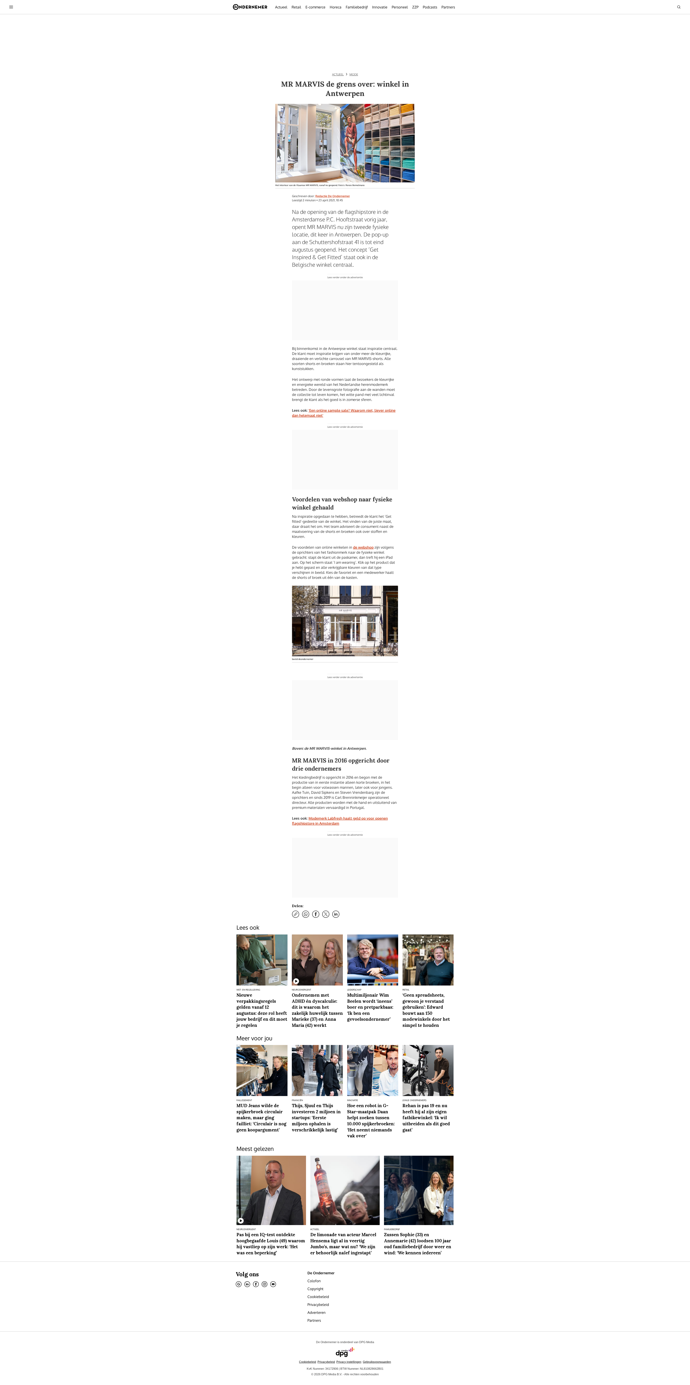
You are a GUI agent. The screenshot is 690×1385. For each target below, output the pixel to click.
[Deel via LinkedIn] (335, 914)
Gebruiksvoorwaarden (377, 1361)
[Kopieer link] (295, 914)
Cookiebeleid (307, 1361)
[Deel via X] (325, 914)
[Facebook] (256, 1284)
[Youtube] (273, 1284)
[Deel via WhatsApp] (305, 914)
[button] (348, 1361)
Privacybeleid (326, 1361)
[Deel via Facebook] (315, 914)
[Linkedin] (247, 1284)
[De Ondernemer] (250, 7)
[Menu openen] (11, 7)
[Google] (239, 1284)
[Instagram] (264, 1284)
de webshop (363, 547)
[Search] (678, 7)
